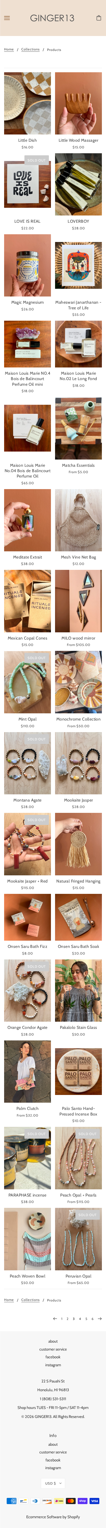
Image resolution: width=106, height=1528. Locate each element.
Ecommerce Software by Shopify (53, 1517)
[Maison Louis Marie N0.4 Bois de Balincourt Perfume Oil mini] (27, 344)
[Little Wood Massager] (78, 103)
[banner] (52, 17)
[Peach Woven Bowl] (27, 1239)
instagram (53, 1365)
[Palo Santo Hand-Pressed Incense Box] (78, 1071)
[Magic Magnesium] (27, 265)
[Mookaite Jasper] (78, 763)
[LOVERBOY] (78, 184)
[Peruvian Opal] (78, 1239)
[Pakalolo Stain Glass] (78, 990)
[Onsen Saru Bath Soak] (78, 917)
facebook (53, 1357)
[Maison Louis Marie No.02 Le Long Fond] (78, 344)
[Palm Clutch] (27, 1071)
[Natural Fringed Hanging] (78, 844)
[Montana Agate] (27, 763)
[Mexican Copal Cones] (27, 601)
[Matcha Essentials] (78, 428)
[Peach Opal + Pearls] (78, 1158)
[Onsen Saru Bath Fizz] (27, 917)
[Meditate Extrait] (27, 520)
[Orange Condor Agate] (27, 990)
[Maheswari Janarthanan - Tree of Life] (78, 265)
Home (9, 49)
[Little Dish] (27, 103)
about (53, 1341)
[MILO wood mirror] (78, 601)
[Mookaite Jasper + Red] (27, 844)
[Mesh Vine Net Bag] (78, 520)
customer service (53, 1349)
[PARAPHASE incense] (27, 1158)
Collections (30, 49)
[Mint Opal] (27, 682)
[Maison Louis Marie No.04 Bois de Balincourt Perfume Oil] (27, 428)
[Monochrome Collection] (78, 682)
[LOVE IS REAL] (27, 184)
